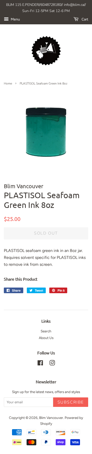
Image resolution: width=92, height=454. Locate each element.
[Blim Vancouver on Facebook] (40, 364)
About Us (46, 338)
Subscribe (70, 402)
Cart (84, 19)
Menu (15, 19)
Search (46, 331)
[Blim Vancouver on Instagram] (52, 364)
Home (8, 83)
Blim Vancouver (51, 418)
